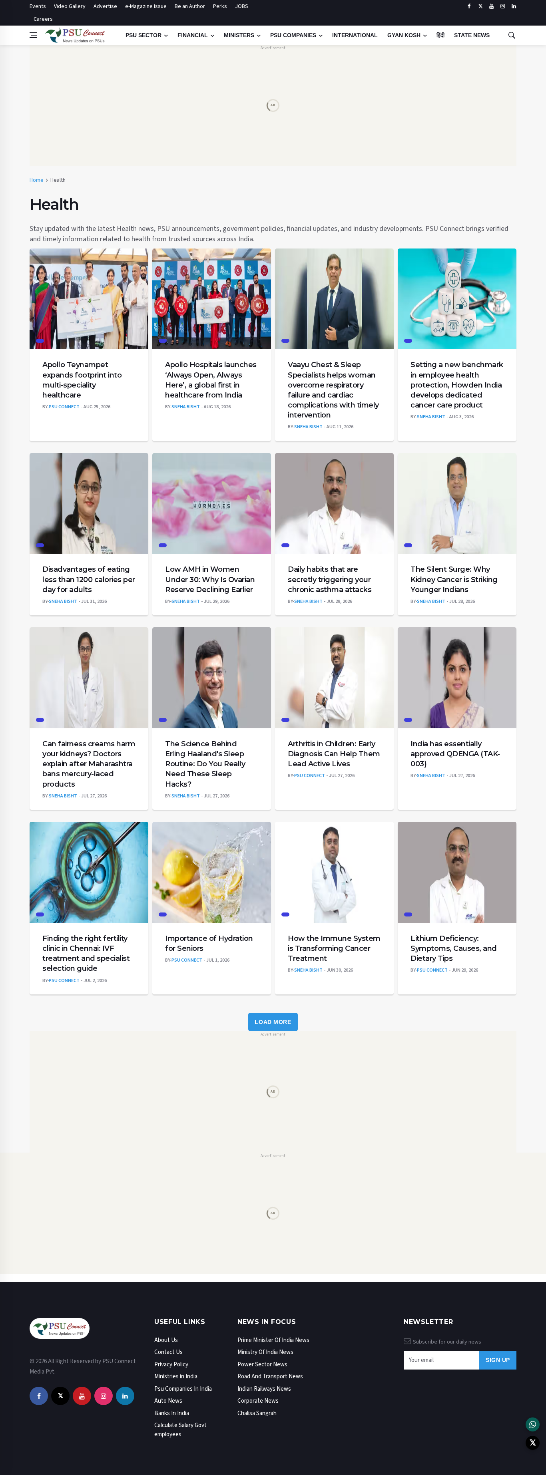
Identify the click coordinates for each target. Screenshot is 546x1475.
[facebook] (469, 6)
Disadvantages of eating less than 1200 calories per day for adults (88, 579)
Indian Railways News (264, 1389)
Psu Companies (293, 35)
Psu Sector (143, 35)
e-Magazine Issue (146, 6)
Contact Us (168, 1352)
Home (37, 180)
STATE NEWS (472, 35)
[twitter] (480, 6)
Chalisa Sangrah (257, 1413)
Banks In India (171, 1413)
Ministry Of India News (265, 1352)
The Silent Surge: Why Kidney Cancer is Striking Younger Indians (454, 579)
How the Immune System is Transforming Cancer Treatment (334, 948)
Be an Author (190, 6)
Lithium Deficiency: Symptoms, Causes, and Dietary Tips (453, 948)
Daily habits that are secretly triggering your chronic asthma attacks (329, 579)
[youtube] (491, 6)
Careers (43, 19)
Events (38, 6)
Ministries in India (175, 1376)
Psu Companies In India (183, 1389)
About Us (166, 1340)
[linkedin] (513, 6)
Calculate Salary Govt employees (180, 1430)
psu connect (309, 775)
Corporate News (258, 1401)
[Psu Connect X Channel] (533, 1443)
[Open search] (511, 35)
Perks (220, 6)
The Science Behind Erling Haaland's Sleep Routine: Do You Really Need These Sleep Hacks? (205, 764)
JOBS (241, 6)
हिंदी (440, 35)
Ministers (239, 35)
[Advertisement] (272, 107)
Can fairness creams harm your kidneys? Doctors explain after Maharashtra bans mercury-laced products (88, 764)
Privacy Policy (171, 1364)
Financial (192, 35)
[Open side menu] (33, 35)
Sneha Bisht (185, 407)
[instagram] (502, 6)
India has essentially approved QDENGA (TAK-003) (455, 753)
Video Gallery (70, 6)
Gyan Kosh (403, 35)
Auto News (168, 1401)
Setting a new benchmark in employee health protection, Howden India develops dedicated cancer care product (456, 385)
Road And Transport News (270, 1376)
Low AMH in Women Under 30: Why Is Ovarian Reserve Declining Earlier (210, 579)
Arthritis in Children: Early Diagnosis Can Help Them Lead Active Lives (334, 753)
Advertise (105, 6)
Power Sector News (262, 1364)
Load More (273, 1022)
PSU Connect (64, 407)
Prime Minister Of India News (273, 1340)
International (355, 35)
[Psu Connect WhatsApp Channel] (533, 1424)
